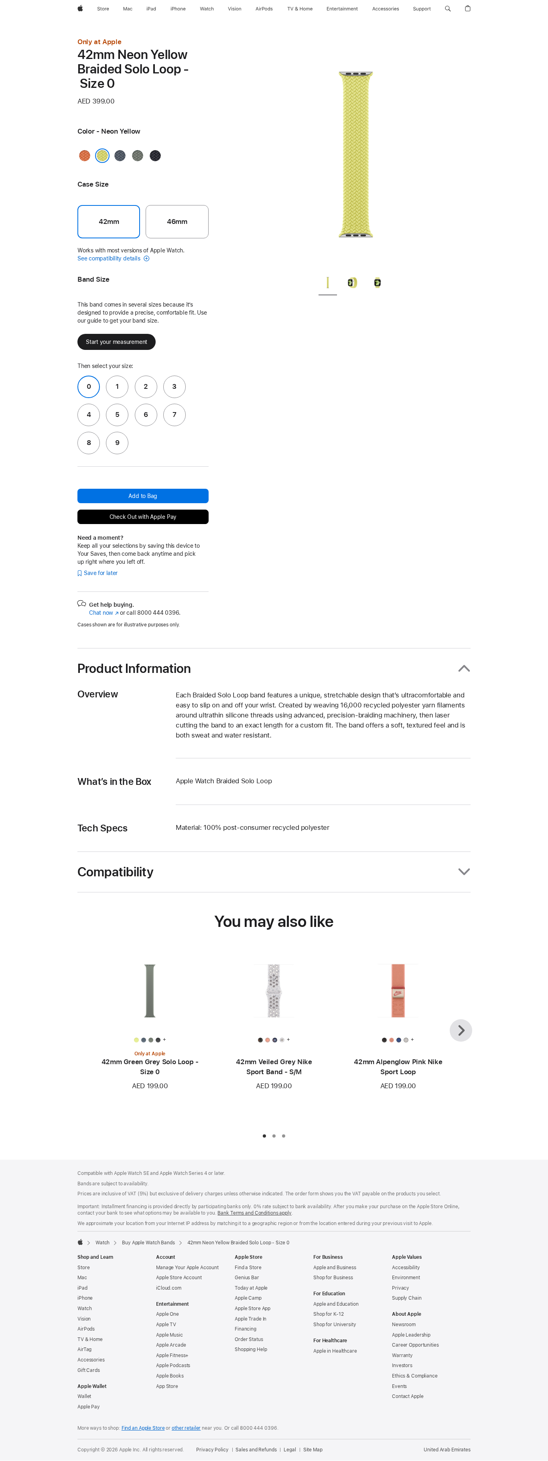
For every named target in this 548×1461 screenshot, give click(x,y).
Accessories (91, 1360)
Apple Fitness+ (172, 1355)
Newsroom (404, 1324)
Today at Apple (251, 1288)
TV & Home (90, 1339)
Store (83, 1267)
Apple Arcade (171, 1345)
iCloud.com (168, 1288)
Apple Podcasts (173, 1365)
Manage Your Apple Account (187, 1267)
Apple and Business (334, 1267)
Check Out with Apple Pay (143, 517)
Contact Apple (407, 1396)
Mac (82, 1277)
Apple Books (170, 1376)
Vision (84, 1319)
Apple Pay (88, 1407)
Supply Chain (407, 1298)
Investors (402, 1365)
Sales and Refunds (255, 1450)
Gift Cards (88, 1370)
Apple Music (169, 1335)
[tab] (328, 284)
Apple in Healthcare (335, 1351)
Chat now (103, 613)
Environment (406, 1277)
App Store (167, 1386)
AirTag (84, 1349)
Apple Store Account (179, 1277)
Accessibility (406, 1267)
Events (399, 1386)
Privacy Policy (212, 1450)
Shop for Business (333, 1277)
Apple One (167, 1314)
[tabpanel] (356, 152)
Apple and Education (336, 1304)
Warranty (402, 1355)
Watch (102, 1243)
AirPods (86, 1329)
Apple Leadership (411, 1335)
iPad (82, 1288)
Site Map (313, 1450)
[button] (448, 9)
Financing (245, 1329)
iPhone (85, 1298)
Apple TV (166, 1324)
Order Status (249, 1339)
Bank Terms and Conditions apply (254, 1213)
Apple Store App (252, 1308)
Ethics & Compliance (415, 1376)
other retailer (186, 1428)
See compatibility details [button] (109, 258)
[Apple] (80, 1242)
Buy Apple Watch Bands (148, 1243)
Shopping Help (251, 1349)
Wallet (84, 1396)
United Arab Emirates (447, 1450)
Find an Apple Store (143, 1428)
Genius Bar (247, 1277)
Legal (290, 1450)
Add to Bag (142, 496)
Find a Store (248, 1267)
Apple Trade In (250, 1319)
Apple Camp (248, 1298)
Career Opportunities (415, 1345)
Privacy (400, 1288)
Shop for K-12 (328, 1314)
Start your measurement (116, 342)
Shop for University (334, 1324)
